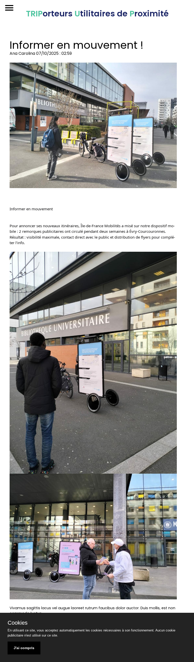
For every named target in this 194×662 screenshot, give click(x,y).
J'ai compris (24, 648)
